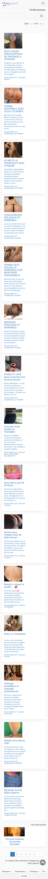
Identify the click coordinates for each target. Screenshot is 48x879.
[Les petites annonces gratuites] (10, 3)
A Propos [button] (34, 871)
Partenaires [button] (20, 871)
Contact (24, 876)
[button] (44, 871)
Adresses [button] (6, 871)
